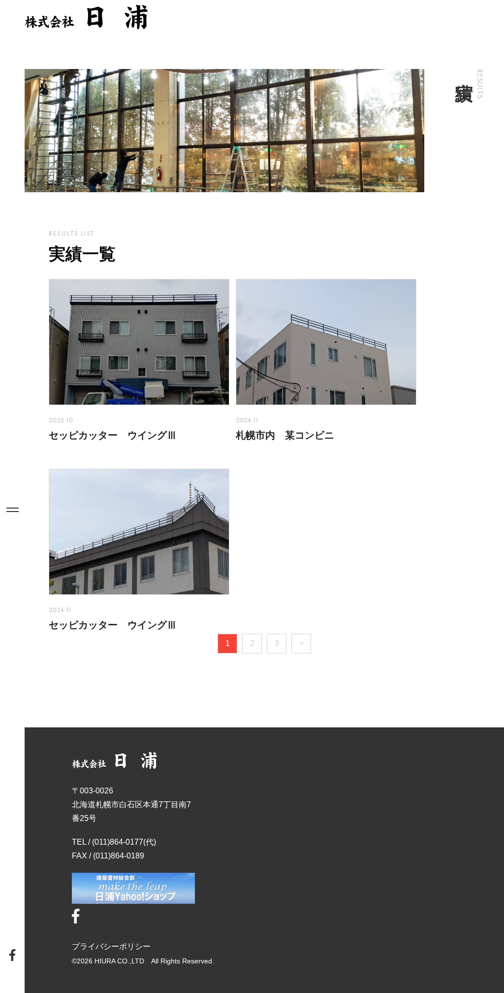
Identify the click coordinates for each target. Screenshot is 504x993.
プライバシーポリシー (111, 946)
